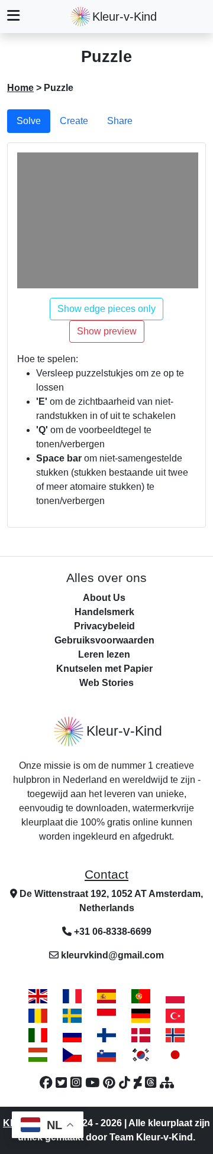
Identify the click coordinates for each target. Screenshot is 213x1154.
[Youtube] (94, 1083)
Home (20, 88)
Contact (106, 874)
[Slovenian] (106, 1054)
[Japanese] (175, 1054)
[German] (141, 1015)
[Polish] (175, 996)
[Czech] (72, 1054)
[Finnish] (106, 1035)
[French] (72, 996)
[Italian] (38, 1035)
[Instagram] (77, 1083)
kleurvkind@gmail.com (112, 955)
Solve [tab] (29, 121)
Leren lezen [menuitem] (104, 654)
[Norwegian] (175, 1035)
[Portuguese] (141, 996)
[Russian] (72, 1035)
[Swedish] (72, 1015)
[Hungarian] (38, 1054)
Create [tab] (74, 121)
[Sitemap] (167, 1083)
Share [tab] (120, 121)
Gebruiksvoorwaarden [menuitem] (104, 640)
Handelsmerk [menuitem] (104, 612)
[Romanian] (38, 1015)
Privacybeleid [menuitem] (104, 626)
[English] (38, 996)
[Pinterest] (111, 1083)
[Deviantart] (139, 1083)
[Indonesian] (106, 1015)
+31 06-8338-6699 (111, 932)
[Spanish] (106, 996)
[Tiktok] (126, 1083)
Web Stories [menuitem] (106, 683)
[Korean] (141, 1054)
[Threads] (152, 1083)
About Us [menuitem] (104, 598)
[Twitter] (63, 1083)
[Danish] (141, 1035)
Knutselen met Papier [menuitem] (104, 669)
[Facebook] (48, 1083)
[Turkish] (175, 1015)
